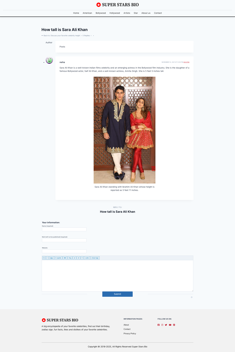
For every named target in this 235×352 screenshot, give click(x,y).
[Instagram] (162, 325)
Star (136, 13)
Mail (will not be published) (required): (55, 237)
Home (76, 13)
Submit (117, 294)
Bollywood (101, 13)
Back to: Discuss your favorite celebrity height (61, 36)
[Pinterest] (174, 325)
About (126, 325)
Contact (158, 13)
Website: (45, 248)
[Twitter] (166, 325)
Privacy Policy (130, 334)
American (87, 13)
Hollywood (115, 13)
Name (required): (47, 226)
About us (145, 13)
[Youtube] (170, 325)
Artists (127, 13)
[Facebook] (159, 325)
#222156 (186, 62)
